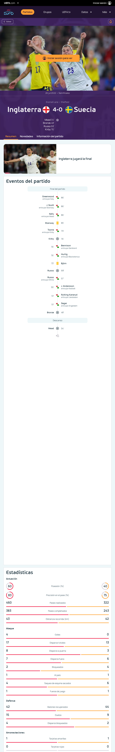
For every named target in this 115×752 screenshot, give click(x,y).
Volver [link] (8, 21)
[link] (27, 12)
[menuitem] (29, 12)
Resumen (10, 136)
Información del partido (50, 136)
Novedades (26, 136)
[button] (87, 12)
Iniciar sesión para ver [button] (59, 58)
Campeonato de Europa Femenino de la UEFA (9, 12)
